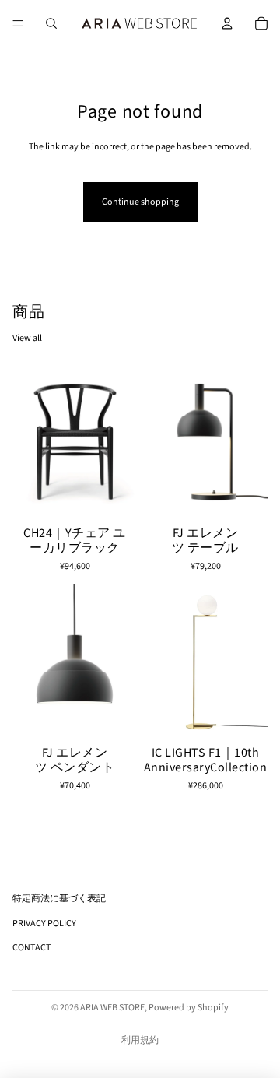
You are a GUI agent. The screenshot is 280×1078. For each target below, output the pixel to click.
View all (27, 338)
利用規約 (140, 1040)
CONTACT (31, 947)
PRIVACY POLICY (44, 923)
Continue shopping (140, 202)
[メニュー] (18, 23)
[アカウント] (227, 23)
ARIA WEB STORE (112, 1007)
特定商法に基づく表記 (59, 898)
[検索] (51, 23)
